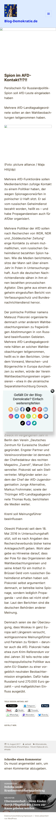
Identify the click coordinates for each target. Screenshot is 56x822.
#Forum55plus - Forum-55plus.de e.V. (32, 747)
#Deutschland (10, 747)
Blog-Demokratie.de (20, 21)
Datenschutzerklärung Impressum (18, 816)
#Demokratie (40, 744)
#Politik (7, 749)
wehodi (28, 744)
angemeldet (26, 763)
